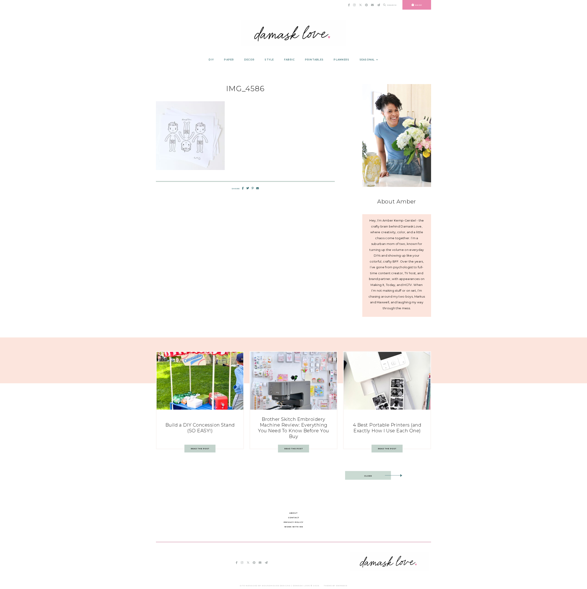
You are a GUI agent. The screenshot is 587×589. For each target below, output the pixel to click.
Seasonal (367, 59)
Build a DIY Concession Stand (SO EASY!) (200, 427)
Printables (314, 59)
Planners (341, 59)
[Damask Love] (389, 569)
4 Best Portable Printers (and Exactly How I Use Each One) (387, 427)
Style (269, 59)
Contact (293, 517)
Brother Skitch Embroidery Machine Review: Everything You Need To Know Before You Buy (293, 427)
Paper (229, 59)
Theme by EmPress (335, 585)
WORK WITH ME (293, 527)
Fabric (289, 59)
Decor (249, 59)
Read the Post (200, 448)
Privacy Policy (293, 522)
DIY (211, 59)
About (293, 513)
